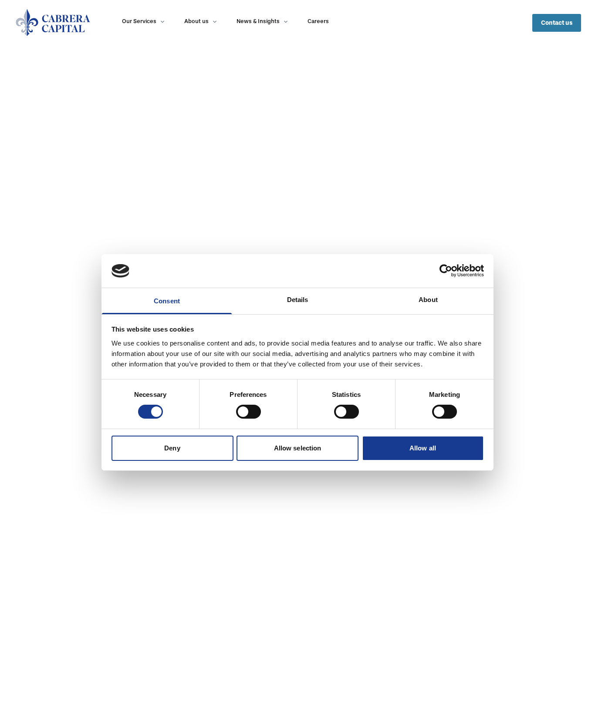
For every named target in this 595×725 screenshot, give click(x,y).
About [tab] (428, 299)
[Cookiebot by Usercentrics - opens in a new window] (446, 270)
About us (196, 21)
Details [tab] (297, 299)
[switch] (248, 412)
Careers (318, 21)
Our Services (139, 21)
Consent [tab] (167, 301)
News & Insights (258, 21)
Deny (172, 448)
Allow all (422, 448)
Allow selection (297, 448)
